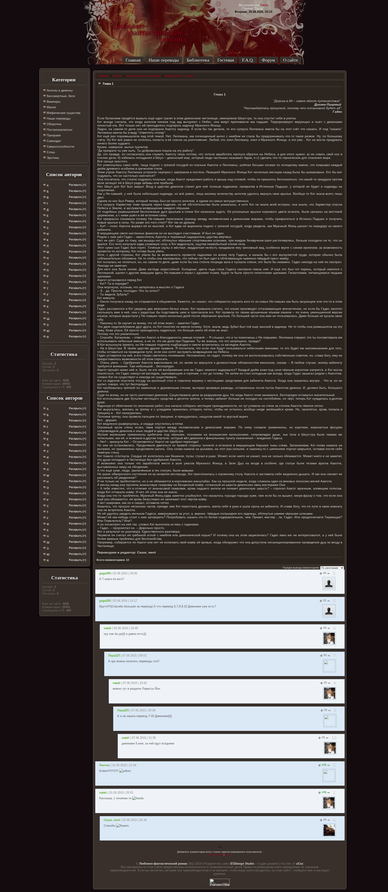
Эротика (52, 157)
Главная (133, 60)
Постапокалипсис (59, 129)
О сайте (290, 60)
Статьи (118, 75)
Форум (268, 60)
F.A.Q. (248, 60)
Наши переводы (164, 60)
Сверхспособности (60, 146)
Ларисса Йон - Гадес (179, 75)
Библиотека (198, 60)
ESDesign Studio (242, 863)
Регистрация (216, 854)
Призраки (53, 135)
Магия (51, 107)
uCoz (299, 863)
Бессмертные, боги (60, 96)
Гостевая (225, 60)
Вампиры (53, 101)
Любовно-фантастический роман (163, 863)
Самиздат (53, 141)
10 (334, 737)
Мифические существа (63, 113)
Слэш (50, 152)
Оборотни (53, 124)
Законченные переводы (143, 75)
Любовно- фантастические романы (149, 25)
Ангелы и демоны (59, 90)
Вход (228, 854)
